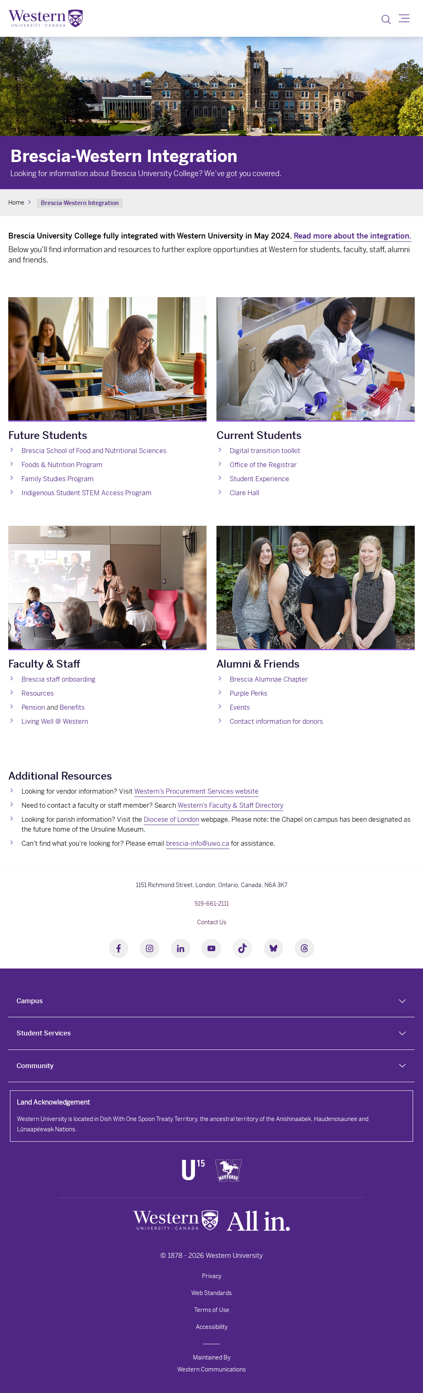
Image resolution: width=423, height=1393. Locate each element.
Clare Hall (244, 493)
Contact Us (211, 922)
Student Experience (259, 479)
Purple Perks (248, 693)
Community (35, 1065)
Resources (37, 693)
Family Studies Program (57, 479)
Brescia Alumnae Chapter (269, 679)
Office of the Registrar (263, 464)
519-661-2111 (212, 903)
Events (240, 707)
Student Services (44, 1033)
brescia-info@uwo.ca (197, 843)
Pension (33, 707)
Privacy (211, 1276)
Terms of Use (211, 1310)
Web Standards (211, 1293)
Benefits (72, 707)
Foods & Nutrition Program (61, 464)
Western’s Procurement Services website (196, 791)
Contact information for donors (276, 721)
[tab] (211, 1001)
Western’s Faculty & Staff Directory (230, 805)
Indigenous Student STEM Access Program (86, 493)
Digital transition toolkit (265, 450)
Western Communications (211, 1369)
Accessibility (212, 1327)
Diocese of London (171, 819)
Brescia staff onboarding (58, 679)
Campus (30, 1001)
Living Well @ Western (54, 721)
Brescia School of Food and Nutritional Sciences (93, 450)
